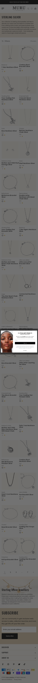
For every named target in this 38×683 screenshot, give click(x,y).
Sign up (25, 343)
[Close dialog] (36, 331)
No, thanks (25, 350)
